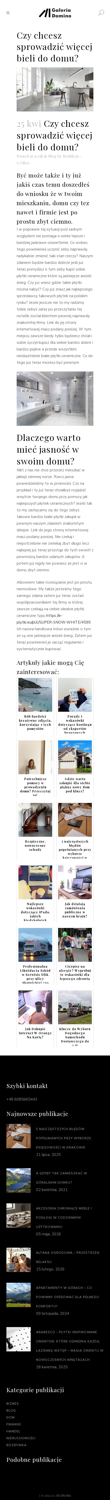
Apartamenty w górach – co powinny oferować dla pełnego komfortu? (67, 1297)
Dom (10, 1417)
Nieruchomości (21, 1438)
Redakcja (71, 156)
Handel (13, 1431)
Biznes (12, 1404)
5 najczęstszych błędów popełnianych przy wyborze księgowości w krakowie (63, 1138)
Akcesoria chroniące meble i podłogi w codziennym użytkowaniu (64, 1217)
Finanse (13, 1424)
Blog (52, 156)
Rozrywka (16, 1445)
